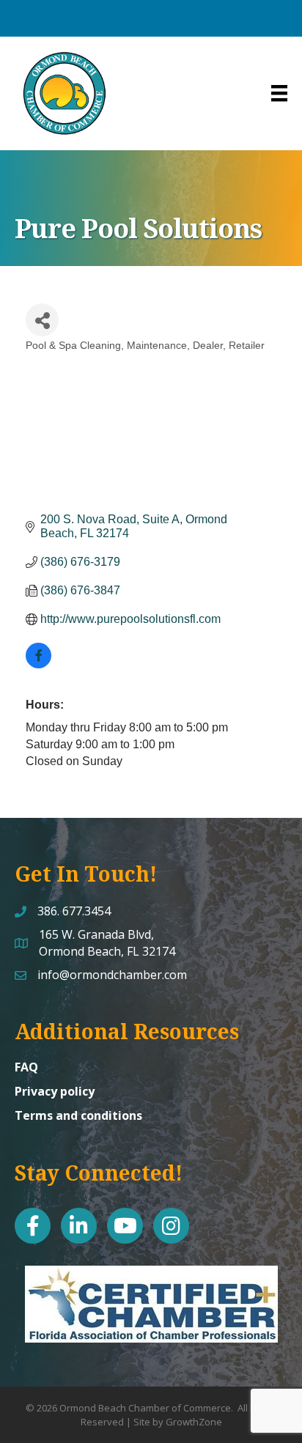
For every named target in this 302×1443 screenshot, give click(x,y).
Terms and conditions (78, 1115)
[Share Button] (42, 319)
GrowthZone (194, 1421)
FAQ (26, 1067)
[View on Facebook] (38, 664)
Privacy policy (55, 1091)
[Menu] (279, 93)
